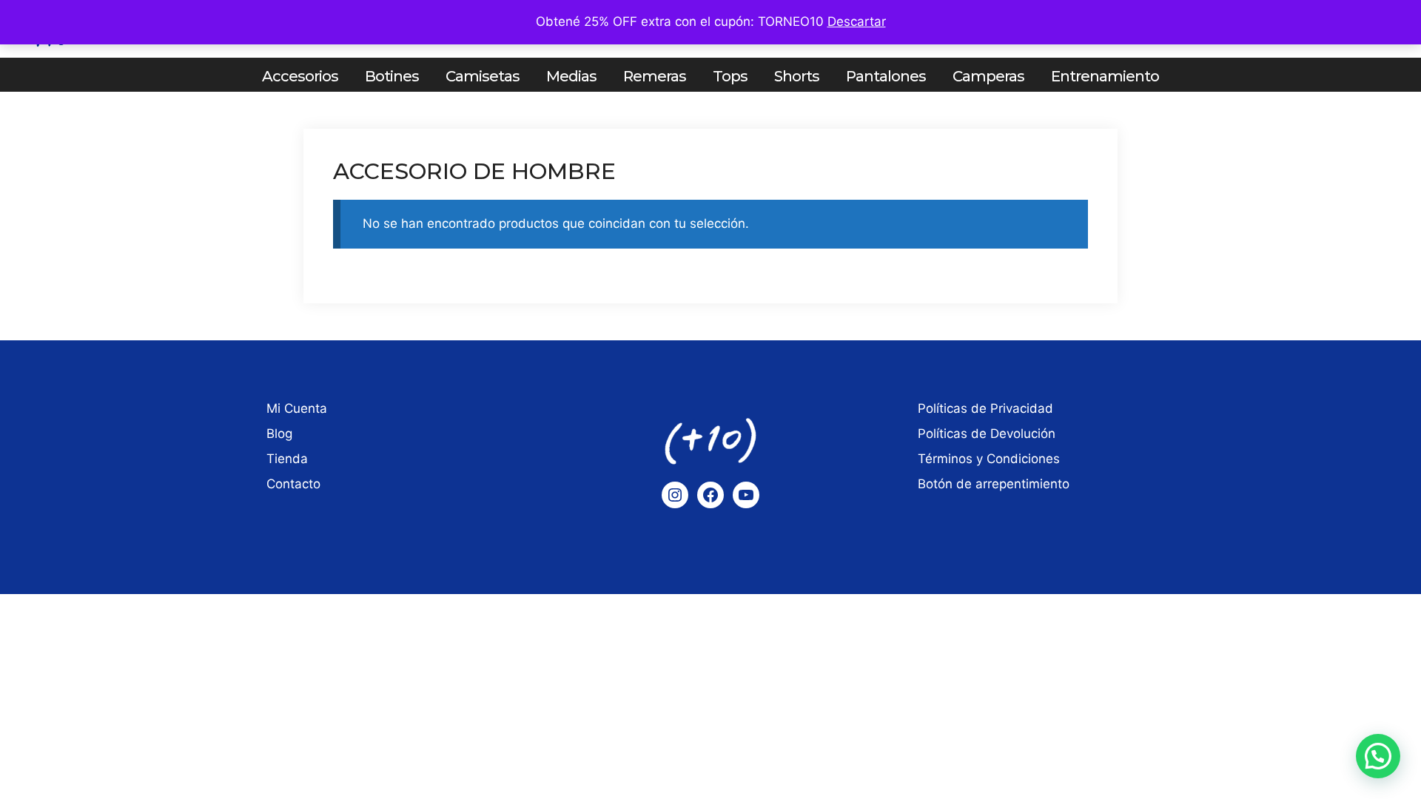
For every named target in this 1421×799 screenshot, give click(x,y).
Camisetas (483, 76)
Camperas (988, 76)
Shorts (796, 76)
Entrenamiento (1105, 76)
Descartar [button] (856, 21)
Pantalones (886, 76)
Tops (730, 76)
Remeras (654, 76)
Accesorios (300, 76)
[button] (1378, 756)
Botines (392, 76)
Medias (571, 76)
